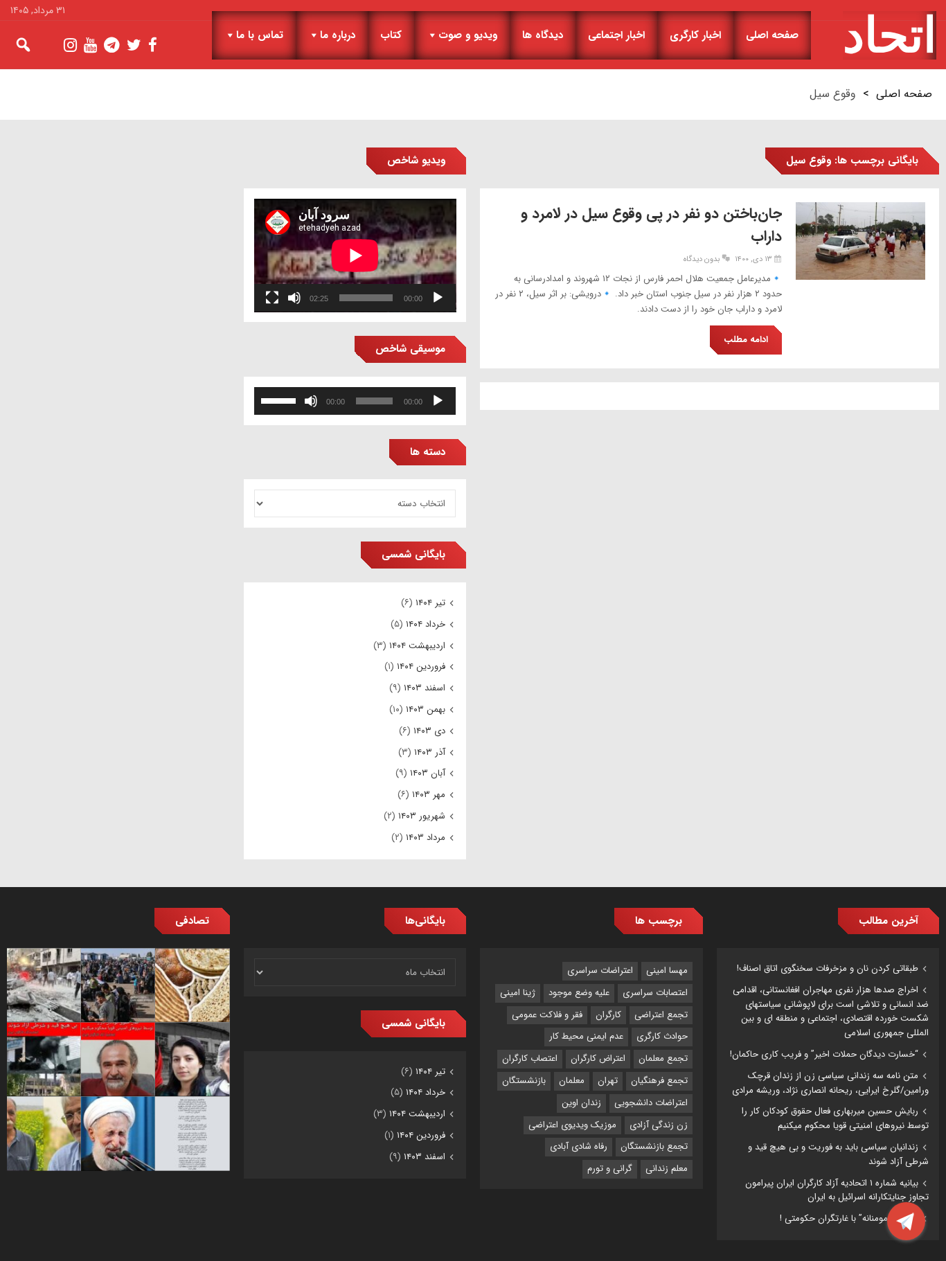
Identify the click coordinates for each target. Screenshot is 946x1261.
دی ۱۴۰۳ (429, 731)
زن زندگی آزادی (659, 1125)
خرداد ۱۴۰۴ (425, 624)
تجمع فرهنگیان (659, 1080)
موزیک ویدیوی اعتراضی (572, 1125)
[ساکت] (294, 298)
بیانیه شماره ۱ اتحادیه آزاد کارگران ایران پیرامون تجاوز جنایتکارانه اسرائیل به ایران (837, 1190)
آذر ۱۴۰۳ (429, 752)
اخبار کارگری (695, 35)
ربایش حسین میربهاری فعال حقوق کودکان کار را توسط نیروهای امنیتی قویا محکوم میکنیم (835, 1118)
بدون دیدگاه (702, 259)
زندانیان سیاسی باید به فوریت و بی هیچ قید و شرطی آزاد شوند (838, 1154)
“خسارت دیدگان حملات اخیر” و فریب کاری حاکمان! (824, 1054)
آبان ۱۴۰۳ (427, 773)
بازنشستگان (524, 1080)
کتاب (391, 35)
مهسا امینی (667, 970)
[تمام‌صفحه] (272, 298)
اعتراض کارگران (598, 1058)
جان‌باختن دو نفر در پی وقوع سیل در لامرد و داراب (651, 225)
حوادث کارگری (662, 1036)
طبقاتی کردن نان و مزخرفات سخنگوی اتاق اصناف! (827, 968)
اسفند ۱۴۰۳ (424, 688)
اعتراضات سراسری (600, 970)
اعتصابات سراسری (655, 992)
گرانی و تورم (609, 1168)
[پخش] (438, 298)
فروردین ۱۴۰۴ (421, 666)
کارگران (608, 1015)
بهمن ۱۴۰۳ (425, 709)
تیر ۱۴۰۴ (430, 603)
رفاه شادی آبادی (578, 1146)
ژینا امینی (517, 992)
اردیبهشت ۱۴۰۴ (417, 645)
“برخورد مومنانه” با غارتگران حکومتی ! (849, 1218)
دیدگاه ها (542, 35)
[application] (355, 255)
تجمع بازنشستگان (654, 1146)
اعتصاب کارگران (529, 1058)
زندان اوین (581, 1102)
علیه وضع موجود (578, 992)
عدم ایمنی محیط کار (586, 1036)
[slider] (280, 399)
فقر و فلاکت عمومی (547, 1015)
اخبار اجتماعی (616, 35)
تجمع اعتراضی (661, 1015)
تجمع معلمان (663, 1058)
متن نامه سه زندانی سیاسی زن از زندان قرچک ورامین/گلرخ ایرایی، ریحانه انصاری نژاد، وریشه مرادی (830, 1083)
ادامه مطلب (746, 339)
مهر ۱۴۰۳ (428, 794)
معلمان (571, 1080)
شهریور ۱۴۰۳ (421, 816)
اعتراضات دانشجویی (651, 1102)
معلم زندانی (666, 1168)
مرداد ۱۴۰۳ (425, 837)
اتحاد (889, 35)
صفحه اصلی (772, 35)
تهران (608, 1080)
